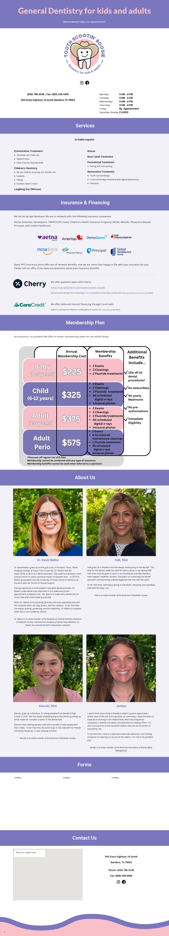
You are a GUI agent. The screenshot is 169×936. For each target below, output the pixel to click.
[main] (84, 10)
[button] (4, 932)
